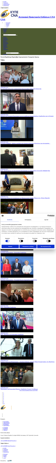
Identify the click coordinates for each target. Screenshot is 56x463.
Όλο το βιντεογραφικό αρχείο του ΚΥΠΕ (29, 390)
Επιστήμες (5, 49)
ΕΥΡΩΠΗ (5, 427)
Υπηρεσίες (5, 2)
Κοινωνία (5, 42)
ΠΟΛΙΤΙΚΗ (6, 421)
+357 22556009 (4, 440)
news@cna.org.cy (12, 446)
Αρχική (4, 37)
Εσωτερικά (5, 43)
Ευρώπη (5, 44)
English (7, 24)
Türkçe (7, 25)
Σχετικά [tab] (46, 219)
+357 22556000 (4, 446)
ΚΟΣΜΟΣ (5, 428)
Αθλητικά (5, 47)
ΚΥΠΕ (4, 1)
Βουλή (4, 40)
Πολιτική (5, 38)
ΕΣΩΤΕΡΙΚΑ (6, 425)
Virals (4, 48)
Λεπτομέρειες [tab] (28, 219)
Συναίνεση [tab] (9, 219)
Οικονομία (5, 39)
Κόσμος (5, 45)
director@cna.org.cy (12, 440)
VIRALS (5, 430)
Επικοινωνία (6, 5)
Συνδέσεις (5, 450)
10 (3, 403)
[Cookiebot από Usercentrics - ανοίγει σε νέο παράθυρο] (48, 216)
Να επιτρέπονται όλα (46, 246)
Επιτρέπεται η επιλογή (28, 246)
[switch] (21, 241)
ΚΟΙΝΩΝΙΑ (6, 424)
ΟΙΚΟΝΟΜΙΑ (6, 422)
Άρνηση (10, 246)
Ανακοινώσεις (6, 4)
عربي (7, 26)
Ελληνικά (8, 22)
